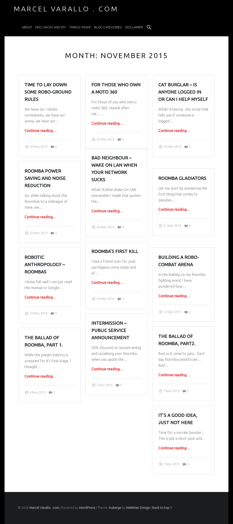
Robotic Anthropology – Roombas (45, 264)
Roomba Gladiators (182, 178)
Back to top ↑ (162, 507)
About (27, 27)
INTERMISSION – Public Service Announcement (110, 330)
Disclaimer (134, 27)
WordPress (87, 507)
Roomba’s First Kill (114, 251)
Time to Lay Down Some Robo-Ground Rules (48, 92)
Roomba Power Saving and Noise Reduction (45, 178)
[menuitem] (27, 27)
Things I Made (80, 27)
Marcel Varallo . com (44, 507)
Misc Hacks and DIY (50, 27)
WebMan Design (138, 507)
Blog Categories (108, 27)
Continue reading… (40, 131)
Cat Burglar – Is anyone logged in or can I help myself (183, 92)
